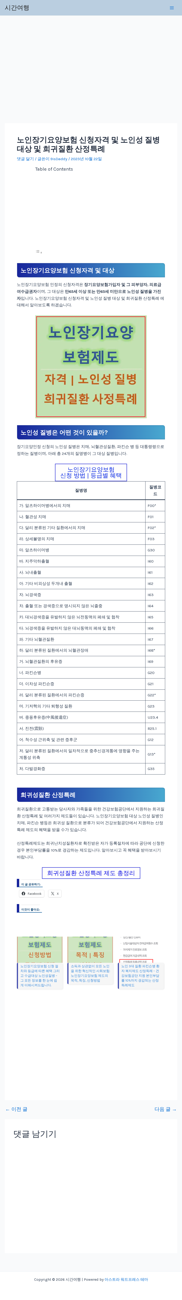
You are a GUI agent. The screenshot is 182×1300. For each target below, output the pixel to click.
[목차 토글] (38, 252)
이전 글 (16, 1109)
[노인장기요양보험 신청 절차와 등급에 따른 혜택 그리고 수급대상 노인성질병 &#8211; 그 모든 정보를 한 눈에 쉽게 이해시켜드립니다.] (40, 950)
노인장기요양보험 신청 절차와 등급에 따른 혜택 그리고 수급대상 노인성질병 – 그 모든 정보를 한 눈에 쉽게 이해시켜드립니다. (40, 975)
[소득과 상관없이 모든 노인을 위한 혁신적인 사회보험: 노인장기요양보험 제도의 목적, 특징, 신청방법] (90, 950)
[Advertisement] (48, 70)
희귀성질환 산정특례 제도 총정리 (91, 873)
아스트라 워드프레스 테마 (126, 1279)
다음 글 (166, 1109)
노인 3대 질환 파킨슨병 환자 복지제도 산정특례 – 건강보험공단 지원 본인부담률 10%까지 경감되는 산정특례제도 (140, 975)
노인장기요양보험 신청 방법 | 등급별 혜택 (91, 472)
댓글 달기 (25, 158)
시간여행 (17, 7)
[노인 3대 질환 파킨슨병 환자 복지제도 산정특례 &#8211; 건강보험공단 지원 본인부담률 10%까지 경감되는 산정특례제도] (141, 950)
